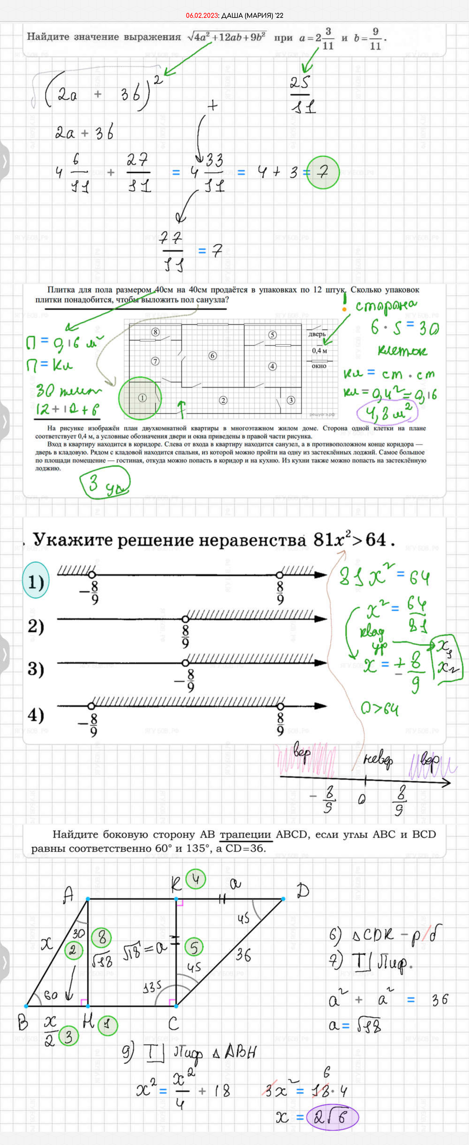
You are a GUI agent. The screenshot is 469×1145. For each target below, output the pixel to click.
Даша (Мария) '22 (252, 15)
